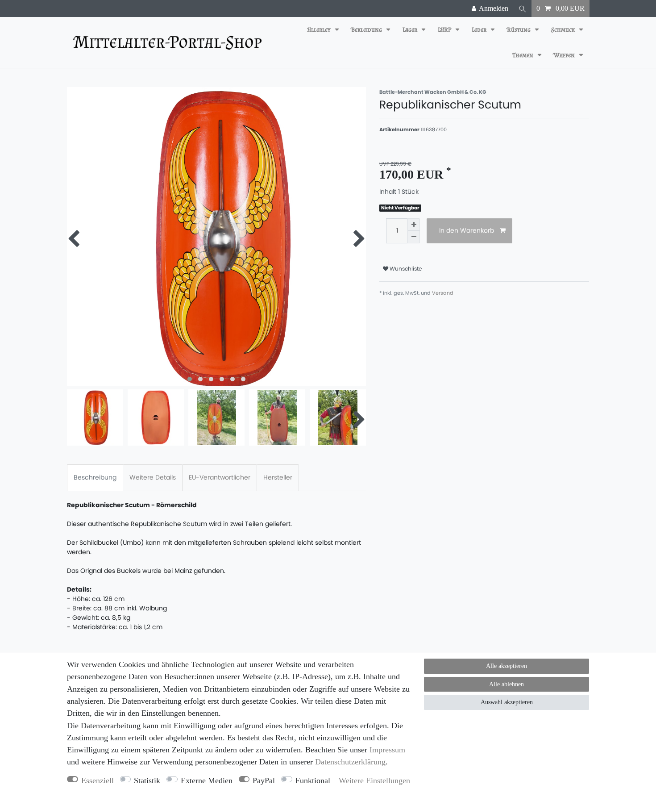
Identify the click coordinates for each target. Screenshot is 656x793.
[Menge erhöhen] (413, 224)
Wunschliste (405, 268)
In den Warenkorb (466, 230)
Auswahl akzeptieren (507, 702)
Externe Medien (207, 780)
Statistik (147, 780)
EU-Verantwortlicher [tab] (219, 477)
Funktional (312, 780)
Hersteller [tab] (277, 477)
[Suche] (522, 8)
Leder (480, 29)
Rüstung (519, 29)
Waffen (565, 55)
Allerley (319, 29)
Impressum (387, 749)
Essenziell (97, 780)
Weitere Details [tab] (152, 477)
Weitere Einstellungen (374, 780)
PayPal (264, 780)
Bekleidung (367, 29)
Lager (411, 29)
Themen (523, 55)
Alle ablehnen (506, 684)
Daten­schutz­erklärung (350, 761)
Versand (442, 292)
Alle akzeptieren (506, 666)
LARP (445, 29)
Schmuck (563, 29)
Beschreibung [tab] (95, 477)
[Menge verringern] (413, 237)
